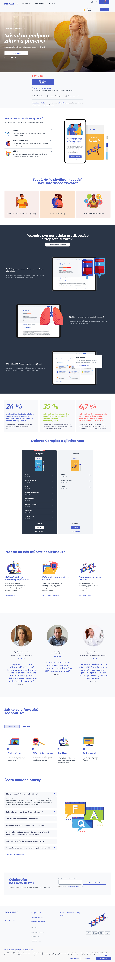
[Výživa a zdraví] (53, 499)
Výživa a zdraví (29, 498)
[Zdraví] (53, 475)
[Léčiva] (53, 487)
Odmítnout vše (74, 958)
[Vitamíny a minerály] (53, 505)
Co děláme (70, 913)
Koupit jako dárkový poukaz (42, 88)
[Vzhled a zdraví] (53, 517)
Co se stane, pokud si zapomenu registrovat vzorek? (28, 848)
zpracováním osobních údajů (76, 886)
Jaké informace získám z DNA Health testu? (24, 812)
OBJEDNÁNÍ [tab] (12, 726)
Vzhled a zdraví (29, 516)
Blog (78, 913)
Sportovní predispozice (31, 492)
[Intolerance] (53, 511)
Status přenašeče (30, 480)
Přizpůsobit (88, 958)
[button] (104, 9)
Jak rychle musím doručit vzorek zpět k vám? (25, 841)
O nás (62, 913)
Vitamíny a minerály (30, 504)
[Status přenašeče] (53, 481)
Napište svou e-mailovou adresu (67, 879)
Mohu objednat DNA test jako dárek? (22, 794)
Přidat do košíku (42, 82)
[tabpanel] (57, 747)
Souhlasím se (72, 886)
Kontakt (62, 915)
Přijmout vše (103, 958)
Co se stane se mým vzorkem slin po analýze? (25, 825)
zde (106, 955)
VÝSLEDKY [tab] (26, 726)
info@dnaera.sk (64, 103)
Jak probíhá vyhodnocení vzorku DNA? (22, 819)
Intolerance (28, 510)
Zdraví (26, 474)
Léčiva (26, 486)
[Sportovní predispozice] (53, 493)
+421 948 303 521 (37, 917)
